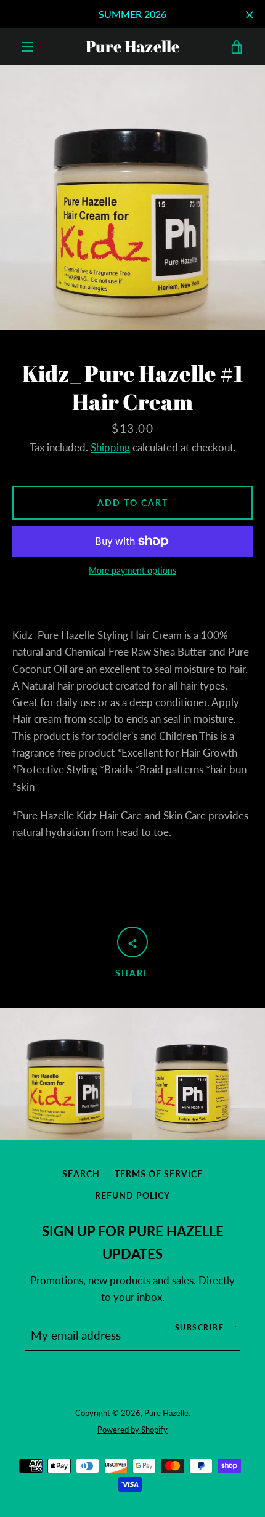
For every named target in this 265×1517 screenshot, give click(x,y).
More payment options (132, 570)
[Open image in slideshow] (132, 197)
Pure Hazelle (132, 47)
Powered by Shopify (132, 1430)
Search (81, 1174)
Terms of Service (159, 1174)
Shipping (110, 447)
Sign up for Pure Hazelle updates (133, 1242)
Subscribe (199, 1327)
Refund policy (132, 1195)
